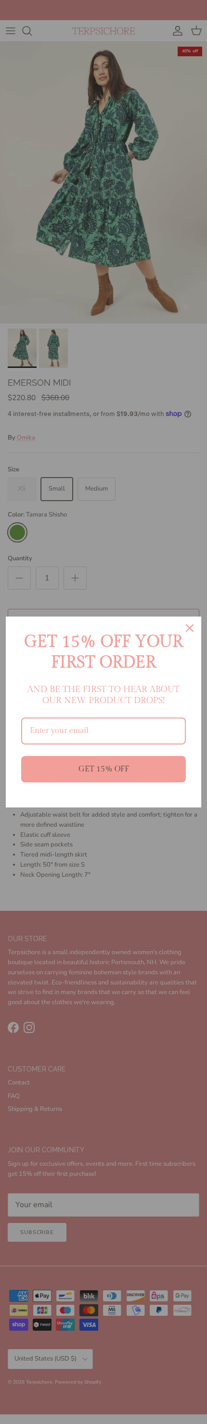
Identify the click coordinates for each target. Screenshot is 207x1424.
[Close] (189, 628)
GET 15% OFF (103, 769)
